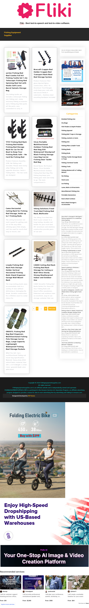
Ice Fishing (65, 184)
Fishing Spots (65, 235)
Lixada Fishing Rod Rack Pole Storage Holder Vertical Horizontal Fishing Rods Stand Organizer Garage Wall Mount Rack (16, 272)
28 (45, 308)
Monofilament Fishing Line (70, 191)
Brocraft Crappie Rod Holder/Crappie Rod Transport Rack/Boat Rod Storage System (43, 73)
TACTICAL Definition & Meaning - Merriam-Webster (72, 343)
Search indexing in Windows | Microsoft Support (70, 268)
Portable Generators (69, 195)
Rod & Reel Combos (68, 199)
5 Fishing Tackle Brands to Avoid (71, 250)
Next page (52, 308)
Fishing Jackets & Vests (70, 138)
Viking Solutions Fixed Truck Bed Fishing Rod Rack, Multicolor (44, 211)
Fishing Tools (66, 166)
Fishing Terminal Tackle (70, 163)
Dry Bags (65, 123)
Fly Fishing (65, 176)
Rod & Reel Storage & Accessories (69, 204)
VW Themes (31, 396)
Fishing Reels (66, 149)
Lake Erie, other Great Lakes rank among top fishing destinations (71, 330)
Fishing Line (65, 142)
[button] (44, 40)
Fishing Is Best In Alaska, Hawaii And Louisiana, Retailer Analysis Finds (72, 311)
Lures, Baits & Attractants (71, 187)
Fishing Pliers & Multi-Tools (71, 146)
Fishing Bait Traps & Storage (71, 134)
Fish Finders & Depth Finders (71, 127)
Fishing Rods (66, 153)
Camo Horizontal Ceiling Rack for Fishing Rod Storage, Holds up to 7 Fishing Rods (16, 212)
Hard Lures (65, 180)
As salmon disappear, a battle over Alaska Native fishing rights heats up (72, 292)
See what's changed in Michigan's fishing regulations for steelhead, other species (72, 218)
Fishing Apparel (67, 130)
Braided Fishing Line (68, 119)
